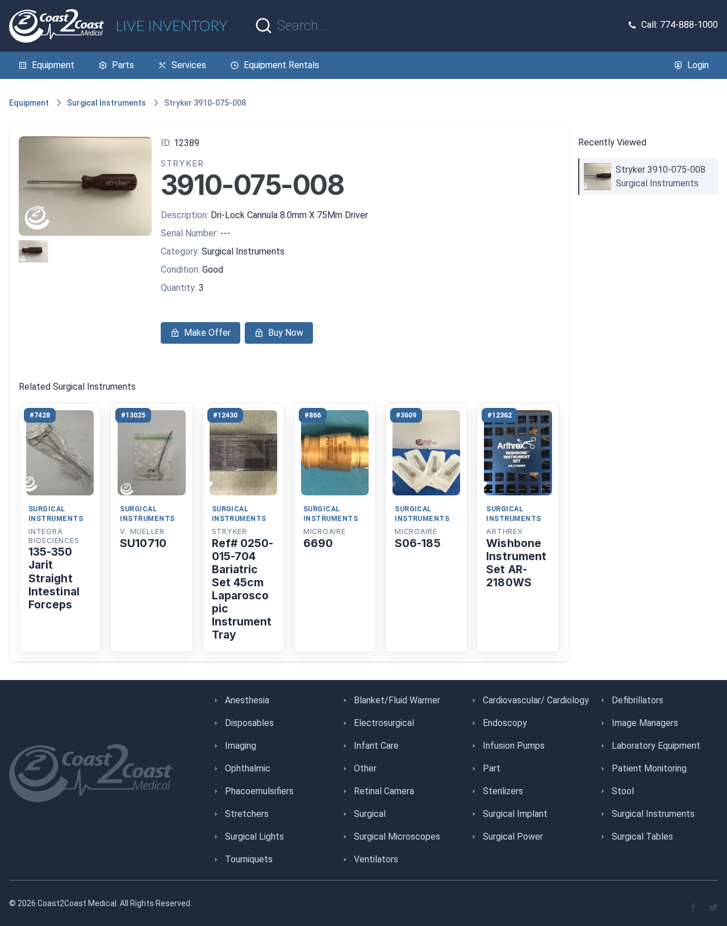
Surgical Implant (515, 813)
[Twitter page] (713, 907)
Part (491, 768)
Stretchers (247, 813)
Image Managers (645, 723)
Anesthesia (247, 700)
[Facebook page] (692, 907)
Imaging (240, 745)
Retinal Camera (384, 791)
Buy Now (285, 332)
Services (189, 65)
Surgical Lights (254, 836)
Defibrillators (637, 700)
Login (698, 65)
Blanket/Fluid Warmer (397, 700)
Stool (623, 791)
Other (365, 768)
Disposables (249, 723)
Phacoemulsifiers (259, 791)
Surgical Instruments (106, 102)
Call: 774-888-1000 (679, 24)
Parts (123, 65)
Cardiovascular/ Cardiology (536, 700)
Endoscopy (505, 723)
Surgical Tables (642, 836)
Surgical (370, 813)
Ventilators (376, 859)
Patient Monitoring (649, 768)
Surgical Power (513, 836)
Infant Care (376, 745)
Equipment (53, 65)
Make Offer (207, 332)
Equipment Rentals (281, 65)
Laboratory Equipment (656, 745)
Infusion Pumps (514, 745)
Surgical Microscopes (397, 836)
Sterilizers (503, 791)
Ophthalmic (247, 768)
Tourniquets (249, 859)
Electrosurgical (384, 723)
